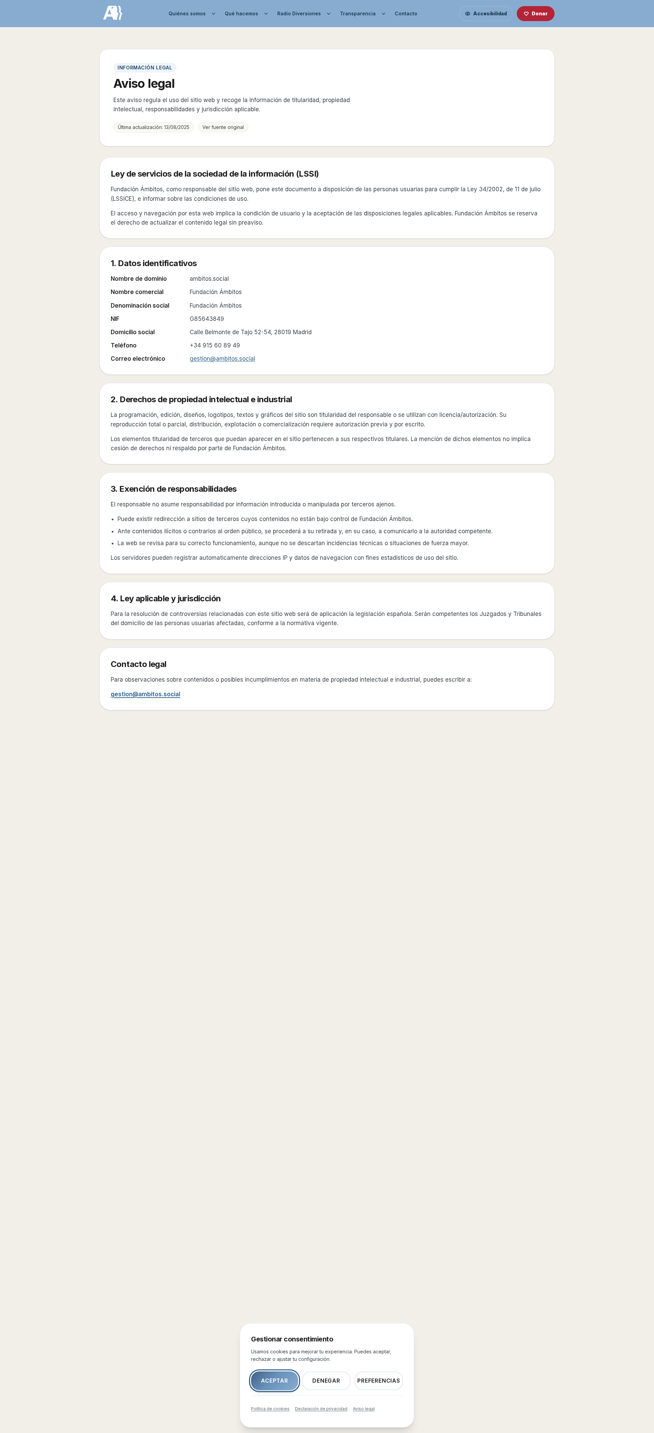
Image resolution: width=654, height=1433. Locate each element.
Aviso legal (364, 1408)
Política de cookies (270, 1408)
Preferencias (378, 1380)
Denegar (326, 1380)
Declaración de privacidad (321, 1408)
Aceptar (274, 1380)
